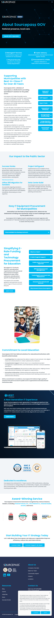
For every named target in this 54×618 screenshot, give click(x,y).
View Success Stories (7, 180)
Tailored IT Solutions (45, 92)
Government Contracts (45, 128)
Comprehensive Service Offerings (45, 121)
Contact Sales (16, 545)
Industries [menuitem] (4, 594)
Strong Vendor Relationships (45, 115)
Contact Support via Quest (34, 545)
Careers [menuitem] (30, 576)
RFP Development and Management (41, 269)
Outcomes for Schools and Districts (41, 282)
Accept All (36, 612)
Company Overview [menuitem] (33, 568)
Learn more (9, 291)
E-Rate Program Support (38, 257)
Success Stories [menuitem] (6, 600)
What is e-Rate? (35, 252)
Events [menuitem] (4, 591)
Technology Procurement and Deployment (41, 275)
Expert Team (43, 103)
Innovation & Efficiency (45, 108)
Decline (45, 612)
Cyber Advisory (41, 53)
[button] (52, 1)
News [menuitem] (3, 597)
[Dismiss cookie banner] (49, 593)
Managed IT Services (14, 53)
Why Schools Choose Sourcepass (40, 288)
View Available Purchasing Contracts (16, 232)
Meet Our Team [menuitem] (32, 571)
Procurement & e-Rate (41, 60)
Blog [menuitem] (3, 589)
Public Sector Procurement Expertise (41, 263)
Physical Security (14, 60)
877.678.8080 (37, 589)
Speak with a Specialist (11, 36)
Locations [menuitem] (30, 579)
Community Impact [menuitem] (33, 573)
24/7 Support (44, 98)
